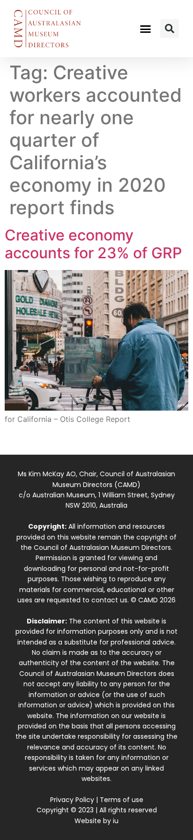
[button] (146, 29)
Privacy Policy (72, 799)
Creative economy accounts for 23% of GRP (93, 244)
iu (116, 820)
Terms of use (121, 799)
